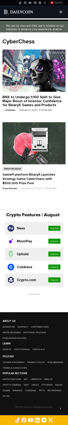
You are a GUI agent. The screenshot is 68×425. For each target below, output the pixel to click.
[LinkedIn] (35, 2)
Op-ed (6, 396)
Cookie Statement (14, 362)
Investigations (12, 379)
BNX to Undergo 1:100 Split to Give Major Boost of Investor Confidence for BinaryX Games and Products (32, 101)
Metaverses (54, 390)
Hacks (58, 385)
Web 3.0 (48, 379)
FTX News (46, 385)
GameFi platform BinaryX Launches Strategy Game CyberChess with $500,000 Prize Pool (28, 179)
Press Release (9, 188)
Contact (22, 327)
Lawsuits (36, 379)
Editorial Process (34, 332)
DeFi (26, 385)
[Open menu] (61, 12)
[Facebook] (25, 2)
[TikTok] (20, 2)
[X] (45, 2)
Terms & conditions (15, 368)
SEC (26, 379)
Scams (6, 390)
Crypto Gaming (12, 385)
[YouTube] (30, 2)
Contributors (40, 327)
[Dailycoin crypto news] (18, 12)
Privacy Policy (36, 362)
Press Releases (12, 169)
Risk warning (55, 362)
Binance (17, 390)
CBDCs (35, 385)
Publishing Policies (14, 338)
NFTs (42, 390)
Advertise (9, 327)
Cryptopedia (22, 349)
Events (7, 349)
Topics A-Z (38, 349)
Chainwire (10, 110)
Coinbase (30, 390)
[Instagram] (40, 2)
